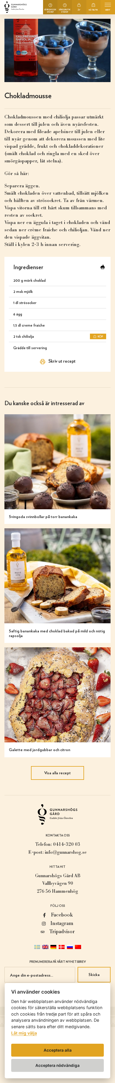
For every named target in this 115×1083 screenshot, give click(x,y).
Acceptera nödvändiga (57, 1065)
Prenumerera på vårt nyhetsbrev (57, 961)
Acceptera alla (58, 1050)
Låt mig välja (24, 1033)
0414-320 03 (66, 844)
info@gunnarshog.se (66, 852)
